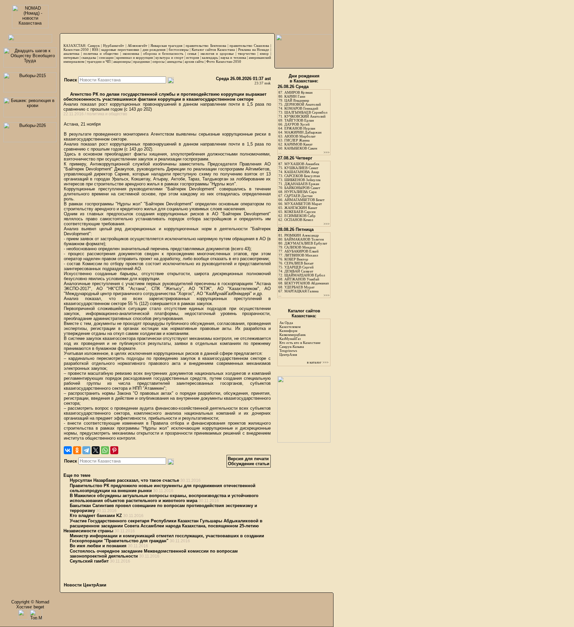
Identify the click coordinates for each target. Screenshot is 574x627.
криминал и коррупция (134, 57)
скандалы (88, 57)
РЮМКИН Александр (301, 235)
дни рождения (154, 50)
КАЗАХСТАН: (74, 46)
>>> (327, 152)
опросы (158, 61)
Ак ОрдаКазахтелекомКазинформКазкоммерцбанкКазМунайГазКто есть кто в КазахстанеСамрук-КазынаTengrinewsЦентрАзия (300, 339)
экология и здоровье (217, 53)
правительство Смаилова (249, 46)
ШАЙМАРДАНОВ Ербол (304, 275)
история (192, 57)
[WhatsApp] (105, 450)
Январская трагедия (166, 46)
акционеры (122, 61)
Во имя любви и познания (98, 545)
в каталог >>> (318, 362)
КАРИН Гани (294, 96)
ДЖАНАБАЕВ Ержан (301, 184)
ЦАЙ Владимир (296, 100)
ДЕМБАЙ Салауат (298, 271)
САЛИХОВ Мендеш (300, 247)
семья (191, 53)
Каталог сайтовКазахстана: (304, 313)
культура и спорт (169, 57)
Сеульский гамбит (89, 561)
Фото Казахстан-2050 (223, 61)
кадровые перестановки (120, 50)
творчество (247, 53)
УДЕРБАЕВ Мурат (299, 287)
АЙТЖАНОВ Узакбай (301, 279)
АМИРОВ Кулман (298, 92)
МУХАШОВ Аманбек (301, 164)
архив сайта (194, 61)
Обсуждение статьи (248, 463)
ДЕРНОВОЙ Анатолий (302, 104)
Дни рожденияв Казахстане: (304, 78)
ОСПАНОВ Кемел (298, 220)
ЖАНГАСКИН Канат (300, 208)
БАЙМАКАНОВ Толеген (304, 239)
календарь (210, 57)
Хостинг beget (30, 606)
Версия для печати (248, 458)
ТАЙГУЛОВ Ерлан (299, 120)
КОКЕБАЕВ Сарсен (300, 212)
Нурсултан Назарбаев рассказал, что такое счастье (124, 480)
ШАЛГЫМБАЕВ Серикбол (305, 112)
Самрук (94, 46)
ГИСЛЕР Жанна (297, 140)
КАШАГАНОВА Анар (301, 172)
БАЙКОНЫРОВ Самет (302, 188)
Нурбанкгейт (113, 46)
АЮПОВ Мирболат (300, 136)
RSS (95, 50)
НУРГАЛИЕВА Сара (300, 192)
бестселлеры (178, 50)
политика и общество (101, 53)
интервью (71, 57)
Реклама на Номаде (253, 50)
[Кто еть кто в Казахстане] (304, 441)
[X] (96, 450)
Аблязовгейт (137, 46)
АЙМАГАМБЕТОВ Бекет (304, 200)
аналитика (71, 53)
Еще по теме (76, 475)
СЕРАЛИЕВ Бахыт (299, 263)
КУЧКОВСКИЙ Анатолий (305, 116)
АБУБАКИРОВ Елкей (301, 251)
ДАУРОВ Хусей (297, 124)
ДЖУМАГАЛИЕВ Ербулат (305, 243)
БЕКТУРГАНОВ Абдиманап (306, 283)
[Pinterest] (114, 450)
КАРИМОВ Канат (298, 144)
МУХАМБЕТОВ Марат (303, 204)
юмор (264, 53)
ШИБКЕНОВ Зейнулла (302, 180)
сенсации (106, 57)
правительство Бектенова (206, 46)
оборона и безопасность (163, 53)
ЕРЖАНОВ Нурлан (299, 128)
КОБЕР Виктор (296, 259)
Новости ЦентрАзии (85, 584)
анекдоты (174, 61)
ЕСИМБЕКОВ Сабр (300, 216)
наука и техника (233, 57)
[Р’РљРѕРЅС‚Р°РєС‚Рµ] (68, 450)
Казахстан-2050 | (77, 50)
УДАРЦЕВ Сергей (299, 267)
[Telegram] (86, 450)
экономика (131, 53)
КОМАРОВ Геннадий (301, 108)
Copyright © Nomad (30, 601)
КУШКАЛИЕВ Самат (301, 168)
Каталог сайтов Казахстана (213, 50)
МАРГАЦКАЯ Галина (301, 291)
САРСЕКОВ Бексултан (302, 176)
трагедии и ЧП (99, 61)
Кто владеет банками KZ (96, 515)
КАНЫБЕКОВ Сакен (300, 148)
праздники (141, 61)
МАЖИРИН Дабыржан (303, 132)
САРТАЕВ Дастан (298, 196)
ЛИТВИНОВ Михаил (301, 255)
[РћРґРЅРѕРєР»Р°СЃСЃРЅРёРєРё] (77, 450)
